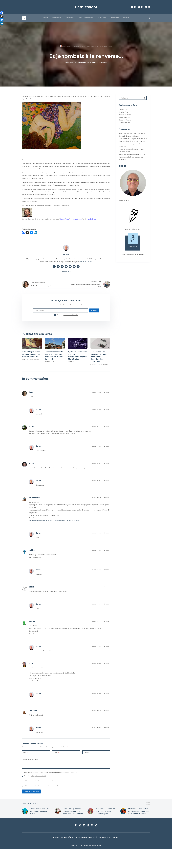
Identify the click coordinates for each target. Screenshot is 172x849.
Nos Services (115, 18)
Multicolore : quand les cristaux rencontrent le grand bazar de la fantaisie (73, 811)
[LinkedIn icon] (58, 266)
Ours (31, 392)
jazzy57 (32, 426)
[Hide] (1, 27)
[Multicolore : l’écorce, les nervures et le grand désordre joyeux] (90, 811)
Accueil (46, 18)
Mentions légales (67, 837)
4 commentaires (34, 359)
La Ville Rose (123, 109)
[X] (27, 232)
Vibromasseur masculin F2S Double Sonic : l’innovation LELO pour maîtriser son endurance (133, 157)
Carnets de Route (124, 122)
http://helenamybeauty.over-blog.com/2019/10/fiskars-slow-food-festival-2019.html (54, 520)
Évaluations (102, 18)
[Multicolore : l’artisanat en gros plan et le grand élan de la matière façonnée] (123, 811)
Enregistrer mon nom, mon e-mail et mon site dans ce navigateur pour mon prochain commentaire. (50, 772)
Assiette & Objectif (125, 115)
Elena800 (33, 710)
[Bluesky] (31, 232)
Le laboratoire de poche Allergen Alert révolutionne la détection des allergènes (99, 356)
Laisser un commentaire (31, 791)
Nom (25, 752)
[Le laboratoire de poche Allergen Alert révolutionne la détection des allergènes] (100, 343)
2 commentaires (57, 362)
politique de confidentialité (70, 315)
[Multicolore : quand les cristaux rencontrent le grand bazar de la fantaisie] (58, 811)
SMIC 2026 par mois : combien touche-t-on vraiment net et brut (31, 354)
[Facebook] (132, 7)
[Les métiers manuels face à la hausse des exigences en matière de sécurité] (55, 343)
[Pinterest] (142, 7)
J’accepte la (67, 315)
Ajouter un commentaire (31, 759)
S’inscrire (94, 310)
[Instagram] (139, 7)
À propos (56, 837)
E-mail (56, 752)
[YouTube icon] (78, 266)
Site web (86, 752)
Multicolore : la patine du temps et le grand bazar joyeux (39, 811)
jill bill (31, 587)
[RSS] (149, 7)
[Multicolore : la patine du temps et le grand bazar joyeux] (25, 811)
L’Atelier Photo (124, 112)
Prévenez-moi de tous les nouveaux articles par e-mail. (41, 786)
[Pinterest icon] (74, 266)
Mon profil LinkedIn (85, 261)
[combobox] (131, 98)
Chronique (94, 46)
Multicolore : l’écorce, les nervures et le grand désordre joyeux (105, 811)
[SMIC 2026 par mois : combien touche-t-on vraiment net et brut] (32, 343)
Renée (31, 463)
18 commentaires (106, 46)
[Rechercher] (149, 18)
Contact (126, 18)
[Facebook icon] (54, 266)
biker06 (32, 621)
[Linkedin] (35, 232)
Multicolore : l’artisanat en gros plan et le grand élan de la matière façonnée (138, 811)
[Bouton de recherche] (144, 98)
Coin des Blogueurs (86, 18)
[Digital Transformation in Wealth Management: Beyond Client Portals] (77, 343)
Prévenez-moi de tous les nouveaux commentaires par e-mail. (44, 781)
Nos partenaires (105, 837)
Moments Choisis (124, 117)
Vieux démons (77, 219)
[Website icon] (62, 266)
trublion (32, 550)
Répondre (106, 392)
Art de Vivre (70, 18)
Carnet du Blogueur (125, 120)
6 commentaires (103, 364)
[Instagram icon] (70, 266)
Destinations (56, 18)
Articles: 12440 (66, 271)
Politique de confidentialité (86, 837)
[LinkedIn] (146, 7)
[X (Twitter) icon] (66, 266)
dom (31, 663)
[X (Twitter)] (135, 7)
